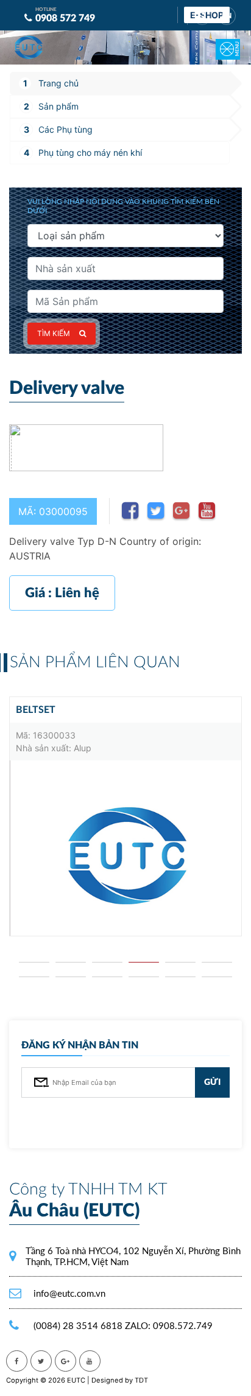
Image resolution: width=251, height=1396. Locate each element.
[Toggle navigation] (220, 40)
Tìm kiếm (53, 333)
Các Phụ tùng (65, 129)
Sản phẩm (58, 106)
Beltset (35, 710)
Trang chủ (58, 83)
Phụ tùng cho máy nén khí (90, 152)
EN (227, 15)
